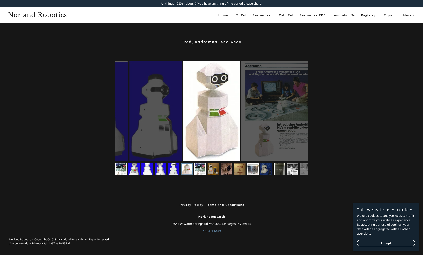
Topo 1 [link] (389, 15)
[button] (407, 15)
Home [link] (223, 15)
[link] (108, 16)
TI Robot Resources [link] (253, 15)
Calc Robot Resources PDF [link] (302, 15)
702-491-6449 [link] (211, 231)
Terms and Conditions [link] (225, 204)
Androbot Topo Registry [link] (355, 15)
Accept (386, 243)
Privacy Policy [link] (191, 204)
